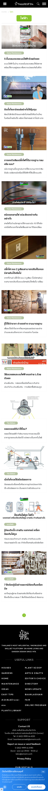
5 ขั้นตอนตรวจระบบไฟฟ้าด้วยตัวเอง (21, 59)
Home (4, 12)
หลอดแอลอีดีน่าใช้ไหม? (15, 429)
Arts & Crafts (34, 673)
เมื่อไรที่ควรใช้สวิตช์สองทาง (17, 479)
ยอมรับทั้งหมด (36, 787)
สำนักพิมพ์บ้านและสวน (10, 702)
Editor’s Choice (35, 678)
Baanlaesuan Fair (34, 697)
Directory (31, 683)
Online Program (35, 705)
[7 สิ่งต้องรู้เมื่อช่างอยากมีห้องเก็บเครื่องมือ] (24, 563)
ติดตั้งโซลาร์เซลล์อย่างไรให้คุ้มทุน (20, 109)
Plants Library (12, 710)
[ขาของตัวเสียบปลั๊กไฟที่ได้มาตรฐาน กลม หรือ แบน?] (24, 138)
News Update (33, 689)
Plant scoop (33, 667)
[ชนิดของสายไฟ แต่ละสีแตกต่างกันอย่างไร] (24, 193)
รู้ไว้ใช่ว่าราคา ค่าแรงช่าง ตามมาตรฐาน (23, 324)
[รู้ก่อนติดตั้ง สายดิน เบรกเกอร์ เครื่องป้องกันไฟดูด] (24, 508)
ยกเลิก (19, 787)
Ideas (5, 689)
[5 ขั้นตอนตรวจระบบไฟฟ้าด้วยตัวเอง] (24, 37)
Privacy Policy (24, 758)
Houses (6, 667)
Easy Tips (8, 694)
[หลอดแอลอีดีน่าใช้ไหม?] (24, 407)
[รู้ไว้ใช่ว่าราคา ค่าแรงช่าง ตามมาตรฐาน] (24, 302)
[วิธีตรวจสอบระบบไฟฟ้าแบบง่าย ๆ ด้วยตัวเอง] (24, 352)
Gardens (7, 673)
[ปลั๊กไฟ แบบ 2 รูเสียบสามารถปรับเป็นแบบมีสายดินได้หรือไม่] (24, 247)
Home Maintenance (14, 53)
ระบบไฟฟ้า (10, 524)
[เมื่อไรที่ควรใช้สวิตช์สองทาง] (24, 457)
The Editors (11, 423)
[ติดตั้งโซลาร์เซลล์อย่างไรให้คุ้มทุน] (24, 87)
